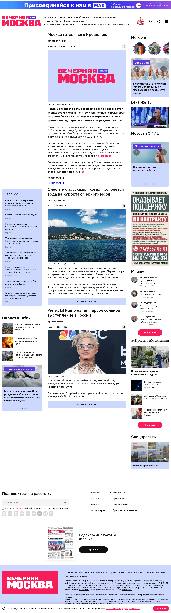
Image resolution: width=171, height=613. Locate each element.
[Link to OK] (16, 513)
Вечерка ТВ (50, 17)
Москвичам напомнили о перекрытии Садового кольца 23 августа (21, 227)
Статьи (95, 499)
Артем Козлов (55, 321)
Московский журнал (78, 17)
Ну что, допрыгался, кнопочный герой (149, 282)
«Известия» (104, 155)
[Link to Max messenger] (4, 513)
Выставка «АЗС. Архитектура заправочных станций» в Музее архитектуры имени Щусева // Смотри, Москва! (139, 49)
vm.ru (150, 585)
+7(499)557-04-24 (158, 587)
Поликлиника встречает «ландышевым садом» (145, 373)
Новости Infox (16, 318)
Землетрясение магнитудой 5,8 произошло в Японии (20, 282)
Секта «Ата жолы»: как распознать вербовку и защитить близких (150, 69)
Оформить (93, 549)
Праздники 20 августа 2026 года (22, 376)
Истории (139, 37)
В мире (8, 287)
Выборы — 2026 (121, 24)
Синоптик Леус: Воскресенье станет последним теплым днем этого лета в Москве (20, 203)
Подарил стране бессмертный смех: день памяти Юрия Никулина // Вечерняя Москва (154, 49)
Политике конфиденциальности (123, 608)
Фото (58, 21)
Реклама (79, 572)
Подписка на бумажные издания (101, 572)
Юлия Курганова (56, 200)
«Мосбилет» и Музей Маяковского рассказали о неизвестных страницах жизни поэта (22, 255)
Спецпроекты (80, 21)
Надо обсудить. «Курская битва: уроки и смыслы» (150, 117)
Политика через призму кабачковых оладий (150, 321)
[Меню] (166, 21)
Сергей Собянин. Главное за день (21, 214)
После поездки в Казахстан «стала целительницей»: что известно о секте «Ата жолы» (149, 88)
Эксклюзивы (142, 62)
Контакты (161, 572)
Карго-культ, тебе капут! (151, 294)
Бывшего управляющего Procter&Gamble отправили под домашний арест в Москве (20, 270)
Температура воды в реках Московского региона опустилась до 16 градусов (21, 241)
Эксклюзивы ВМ (52, 24)
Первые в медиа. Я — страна (95, 24)
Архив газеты (120, 499)
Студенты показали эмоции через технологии (153, 385)
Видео (67, 21)
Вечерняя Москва (57, 40)
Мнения (138, 271)
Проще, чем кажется (147, 146)
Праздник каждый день (19, 369)
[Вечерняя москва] (30, 582)
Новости (48, 21)
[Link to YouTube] (28, 513)
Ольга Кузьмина (148, 317)
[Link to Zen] (22, 513)
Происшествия (11, 276)
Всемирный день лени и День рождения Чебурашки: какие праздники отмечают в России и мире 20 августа (22, 396)
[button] (7, 376)
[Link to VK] (10, 513)
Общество (10, 302)
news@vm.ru (127, 590)
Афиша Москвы (70, 24)
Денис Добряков (148, 303)
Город (8, 209)
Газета (62, 17)
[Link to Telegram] (34, 513)
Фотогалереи (98, 510)
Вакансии (139, 572)
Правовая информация (76, 576)
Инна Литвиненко (148, 291)
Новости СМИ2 (56, 182)
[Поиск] (150, 21)
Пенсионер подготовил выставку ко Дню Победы (155, 412)
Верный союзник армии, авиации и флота (150, 307)
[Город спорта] (140, 21)
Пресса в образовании (104, 17)
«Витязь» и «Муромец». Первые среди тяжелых (155, 397)
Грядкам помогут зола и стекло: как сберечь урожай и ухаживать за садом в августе (21, 296)
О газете (69, 572)
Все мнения (150, 332)
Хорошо (161, 608)
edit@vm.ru (84, 590)
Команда (149, 572)
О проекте (150, 425)
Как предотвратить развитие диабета (150, 152)
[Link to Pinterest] (51, 513)
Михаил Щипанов (148, 278)
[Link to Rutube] (45, 513)
